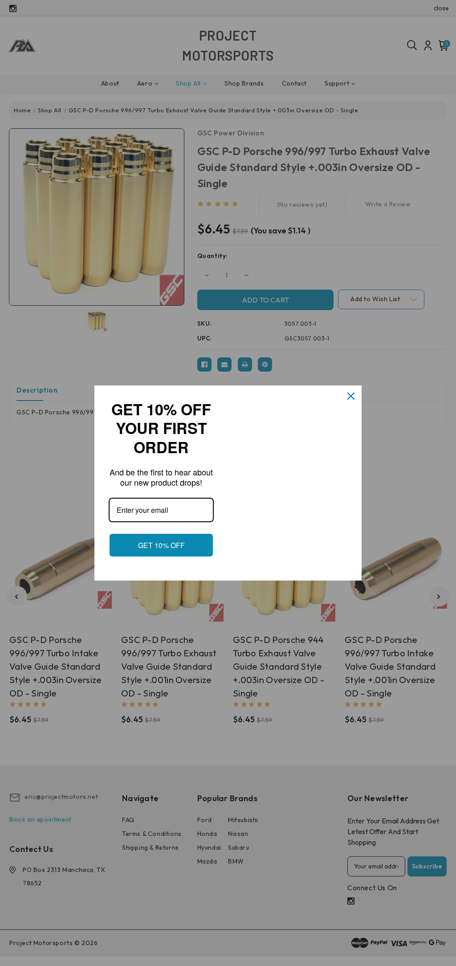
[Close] (351, 396)
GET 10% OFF (161, 545)
